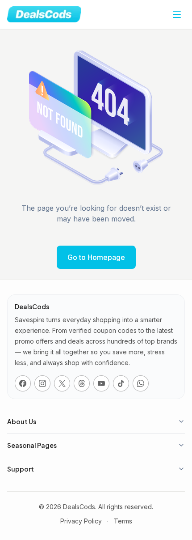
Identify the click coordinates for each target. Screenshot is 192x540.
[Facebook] (23, 383)
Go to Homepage (96, 257)
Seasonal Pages (32, 445)
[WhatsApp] (141, 383)
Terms (123, 521)
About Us (21, 421)
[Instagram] (42, 383)
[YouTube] (101, 383)
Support (20, 469)
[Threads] (82, 383)
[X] (62, 383)
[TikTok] (121, 383)
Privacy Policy (81, 521)
